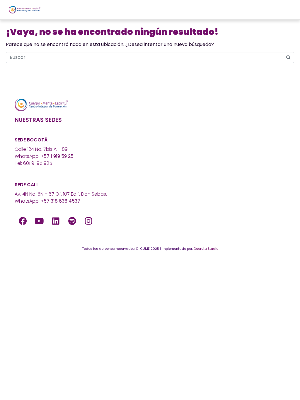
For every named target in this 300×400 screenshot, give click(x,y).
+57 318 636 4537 (60, 201)
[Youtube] (39, 221)
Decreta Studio (206, 248)
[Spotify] (72, 221)
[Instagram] (88, 221)
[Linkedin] (55, 221)
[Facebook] (23, 221)
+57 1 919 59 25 (57, 156)
